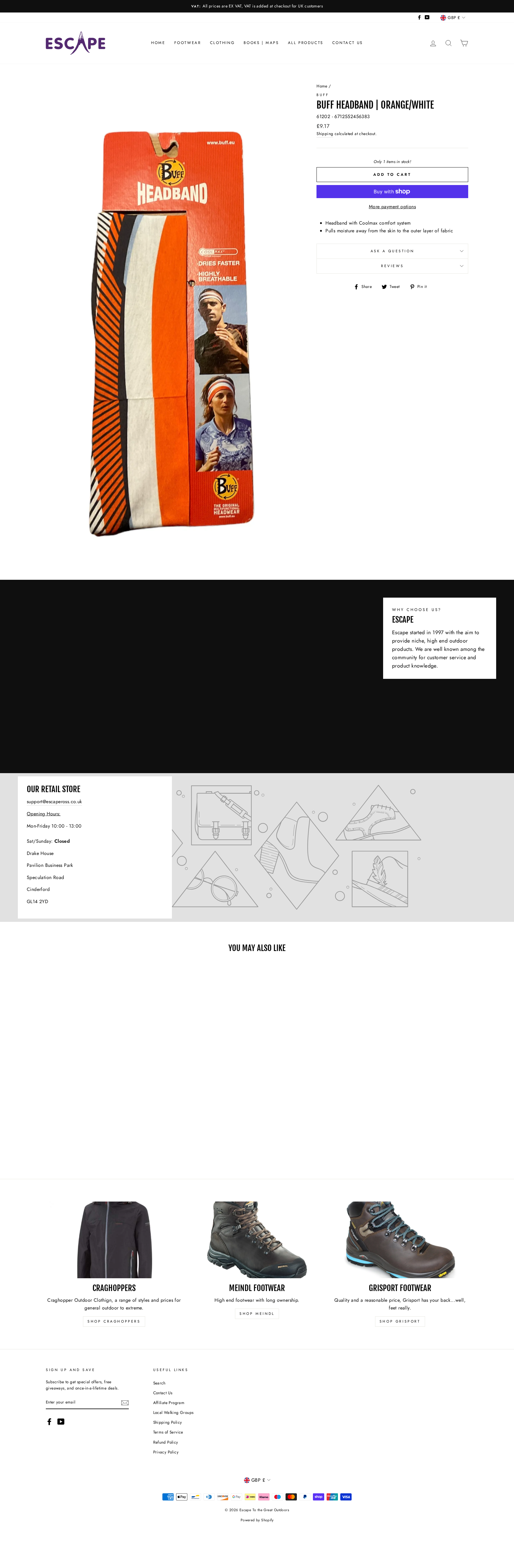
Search (159, 1383)
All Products (305, 43)
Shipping (324, 134)
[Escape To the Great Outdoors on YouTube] (61, 1421)
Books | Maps (261, 43)
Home (158, 43)
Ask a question (392, 251)
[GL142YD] (257, 847)
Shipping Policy (167, 1422)
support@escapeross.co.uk (54, 801)
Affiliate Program (169, 1403)
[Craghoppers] (114, 1239)
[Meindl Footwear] (257, 1239)
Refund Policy (165, 1442)
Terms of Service (168, 1432)
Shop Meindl (257, 1313)
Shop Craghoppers (114, 1321)
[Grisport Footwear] (400, 1239)
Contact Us (347, 43)
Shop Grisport (400, 1321)
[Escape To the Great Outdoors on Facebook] (49, 1421)
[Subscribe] (125, 1402)
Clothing (222, 43)
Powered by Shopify (257, 1520)
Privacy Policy (166, 1452)
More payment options (392, 206)
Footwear (187, 43)
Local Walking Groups (173, 1412)
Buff (322, 95)
